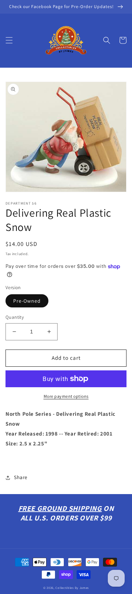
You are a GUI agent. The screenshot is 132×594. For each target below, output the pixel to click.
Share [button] (20, 477)
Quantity (15, 317)
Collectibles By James (72, 588)
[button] (9, 40)
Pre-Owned (27, 301)
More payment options (66, 396)
